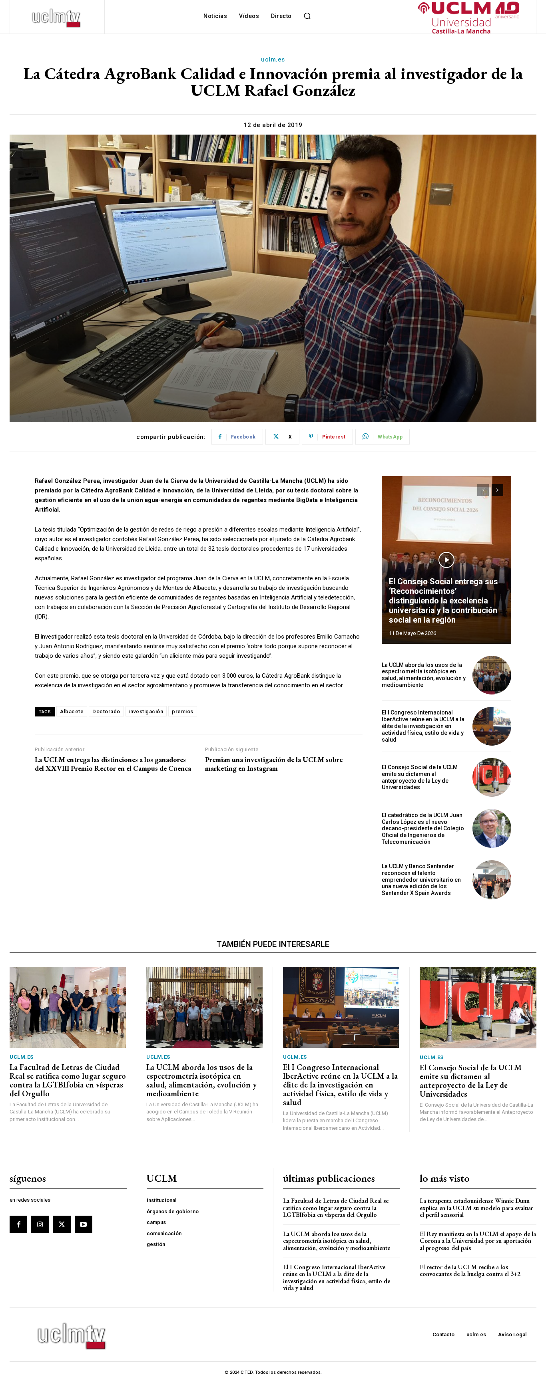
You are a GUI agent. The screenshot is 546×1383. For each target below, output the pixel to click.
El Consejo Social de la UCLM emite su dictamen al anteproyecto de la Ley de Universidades (420, 777)
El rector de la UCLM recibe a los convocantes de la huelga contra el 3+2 (470, 1270)
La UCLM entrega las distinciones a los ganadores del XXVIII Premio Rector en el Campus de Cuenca (113, 763)
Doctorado (106, 711)
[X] (61, 1224)
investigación (146, 711)
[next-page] (497, 490)
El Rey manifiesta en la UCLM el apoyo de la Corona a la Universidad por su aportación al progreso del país (478, 1241)
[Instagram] (40, 1224)
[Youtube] (83, 1224)
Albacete (72, 711)
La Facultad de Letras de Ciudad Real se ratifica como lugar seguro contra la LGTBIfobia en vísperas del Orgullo (68, 1080)
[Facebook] (18, 1224)
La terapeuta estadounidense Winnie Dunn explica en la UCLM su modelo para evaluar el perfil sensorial (476, 1207)
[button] (307, 16)
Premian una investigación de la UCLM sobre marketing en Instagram (274, 763)
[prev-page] (483, 490)
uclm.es (273, 59)
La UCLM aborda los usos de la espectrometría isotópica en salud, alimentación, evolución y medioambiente (424, 675)
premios (182, 711)
